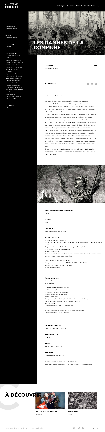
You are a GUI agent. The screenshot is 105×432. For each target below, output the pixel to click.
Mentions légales (37, 428)
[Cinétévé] (11, 5)
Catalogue (61, 6)
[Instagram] (83, 428)
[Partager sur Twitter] (92, 84)
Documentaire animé (52, 68)
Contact (79, 6)
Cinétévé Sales (89, 6)
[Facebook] (74, 428)
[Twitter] (79, 428)
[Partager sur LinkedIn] (96, 84)
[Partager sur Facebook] (88, 84)
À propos (70, 6)
